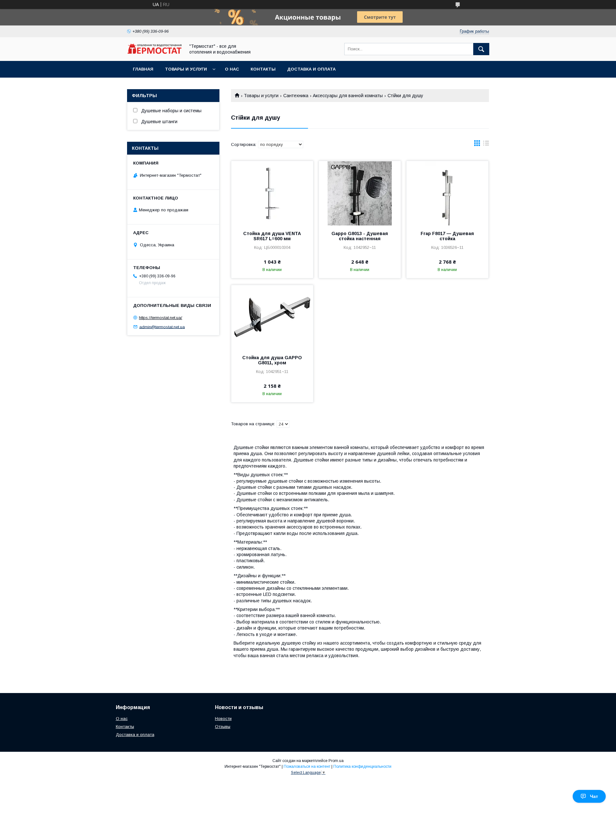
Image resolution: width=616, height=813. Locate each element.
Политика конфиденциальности (362, 766)
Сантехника (295, 95)
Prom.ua (336, 760)
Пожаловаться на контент (307, 766)
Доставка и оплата (311, 69)
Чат (594, 796)
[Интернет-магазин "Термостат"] (154, 52)
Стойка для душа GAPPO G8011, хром (272, 360)
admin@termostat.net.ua (162, 326)
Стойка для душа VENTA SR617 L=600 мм (272, 236)
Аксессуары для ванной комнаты (348, 95)
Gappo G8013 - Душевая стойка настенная (359, 236)
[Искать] (481, 49)
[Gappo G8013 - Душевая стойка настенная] (360, 193)
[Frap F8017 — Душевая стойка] (447, 193)
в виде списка (486, 144)
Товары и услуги (186, 69)
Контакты (263, 69)
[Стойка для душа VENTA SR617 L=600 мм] (272, 193)
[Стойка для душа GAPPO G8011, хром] (272, 317)
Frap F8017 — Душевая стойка (447, 236)
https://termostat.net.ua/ (160, 317)
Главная (143, 69)
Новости (223, 718)
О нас (232, 69)
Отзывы (222, 726)
